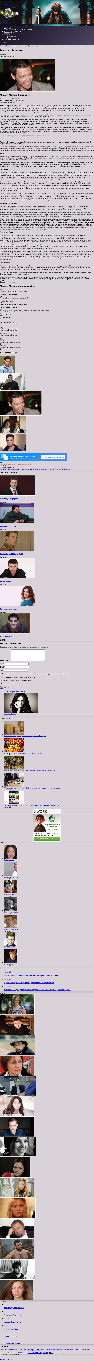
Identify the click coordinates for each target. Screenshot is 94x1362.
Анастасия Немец (10, 714)
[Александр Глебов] (17, 522)
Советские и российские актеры (18, 29)
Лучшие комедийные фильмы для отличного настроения (23, 753)
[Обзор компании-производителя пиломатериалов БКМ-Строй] (14, 734)
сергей (20, 1352)
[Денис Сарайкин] (10, 893)
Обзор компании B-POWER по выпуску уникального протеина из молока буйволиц (32, 805)
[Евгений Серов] (17, 1055)
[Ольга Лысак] (17, 1014)
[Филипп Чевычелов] (17, 1279)
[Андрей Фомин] (17, 1136)
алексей (10, 1349)
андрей (21, 1349)
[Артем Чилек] (17, 578)
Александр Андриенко (11, 929)
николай (7, 1352)
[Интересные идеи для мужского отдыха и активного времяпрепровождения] (14, 769)
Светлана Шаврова (8, 609)
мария (84, 1349)
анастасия (16, 1349)
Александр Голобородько (11, 554)
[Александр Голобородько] (17, 550)
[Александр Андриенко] (10, 928)
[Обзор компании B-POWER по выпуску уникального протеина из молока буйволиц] (14, 804)
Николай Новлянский (11, 912)
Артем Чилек (5, 581)
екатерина (60, 1349)
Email (2, 667)
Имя (2, 663)
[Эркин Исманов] (17, 1258)
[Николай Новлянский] (10, 910)
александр (3, 1349)
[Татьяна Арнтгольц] (18, 1217)
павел (16, 1352)
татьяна (25, 1352)
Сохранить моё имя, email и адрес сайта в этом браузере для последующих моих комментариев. (35, 674)
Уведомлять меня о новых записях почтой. (16, 680)
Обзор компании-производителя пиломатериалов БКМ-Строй (25, 736)
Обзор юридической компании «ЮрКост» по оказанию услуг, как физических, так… (32, 788)
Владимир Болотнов (11, 877)
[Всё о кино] (9, 18)
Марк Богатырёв (7, 636)
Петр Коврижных (9, 947)
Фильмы (7, 34)
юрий (58, 1352)
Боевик (9, 38)
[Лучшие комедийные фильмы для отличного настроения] (14, 751)
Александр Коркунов (9, 499)
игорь (68, 1349)
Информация (11, 36)
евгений (54, 1349)
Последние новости (12, 31)
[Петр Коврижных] (10, 945)
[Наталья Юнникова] (15, 1176)
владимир (44, 1349)
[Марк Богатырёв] (15, 633)
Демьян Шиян (8, 964)
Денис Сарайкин (9, 894)
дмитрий (49, 1349)
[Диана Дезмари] (10, 858)
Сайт (1, 670)
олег (10, 1352)
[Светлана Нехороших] (18, 1095)
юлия (55, 1352)
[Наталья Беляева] (17, 1075)
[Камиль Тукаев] (17, 1238)
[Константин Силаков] (17, 1034)
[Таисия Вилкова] (16, 1299)
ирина (71, 1349)
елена (64, 1349)
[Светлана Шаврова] (17, 605)
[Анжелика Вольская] (17, 1115)
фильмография (24, 464)
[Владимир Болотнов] (10, 875)
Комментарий (5, 660)
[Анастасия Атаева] (17, 1197)
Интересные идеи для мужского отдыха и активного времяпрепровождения (29, 770)
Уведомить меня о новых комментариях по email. (19, 677)
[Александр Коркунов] (17, 495)
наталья (2, 1352)
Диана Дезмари (9, 860)
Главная (3, 46)
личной (76, 1349)
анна (25, 1349)
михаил (16, 464)
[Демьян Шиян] (10, 962)
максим (80, 1349)
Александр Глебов (8, 526)
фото (31, 464)
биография (4, 464)
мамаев (10, 464)
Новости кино (9, 33)
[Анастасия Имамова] (18, 1156)
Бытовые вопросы (11, 39)
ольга (13, 1352)
